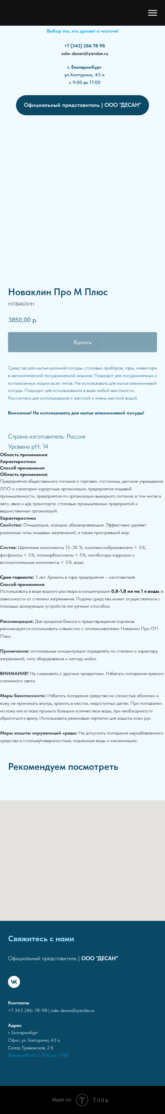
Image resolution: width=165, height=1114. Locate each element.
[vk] (14, 982)
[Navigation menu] (152, 13)
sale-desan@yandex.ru (84, 53)
